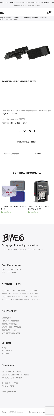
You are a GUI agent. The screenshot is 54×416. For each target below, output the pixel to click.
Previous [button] (4, 195)
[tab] (27, 142)
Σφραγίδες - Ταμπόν (30, 18)
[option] (27, 51)
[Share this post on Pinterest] (30, 131)
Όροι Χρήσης (7, 318)
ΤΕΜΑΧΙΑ (39, 154)
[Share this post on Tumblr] (34, 131)
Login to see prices (9, 114)
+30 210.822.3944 (11, 383)
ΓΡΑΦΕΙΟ (17, 18)
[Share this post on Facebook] (19, 131)
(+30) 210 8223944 (7, 2)
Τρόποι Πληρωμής (9, 324)
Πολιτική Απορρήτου (10, 321)
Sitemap (5, 354)
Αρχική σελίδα (5, 18)
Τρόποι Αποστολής (9, 330)
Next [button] (49, 195)
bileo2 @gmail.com (9, 392)
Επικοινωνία (7, 351)
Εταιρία (5, 348)
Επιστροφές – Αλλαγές (11, 327)
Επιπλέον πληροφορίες (27, 142)
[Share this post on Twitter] (24, 131)
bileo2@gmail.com (47, 2)
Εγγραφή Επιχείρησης (11, 333)
